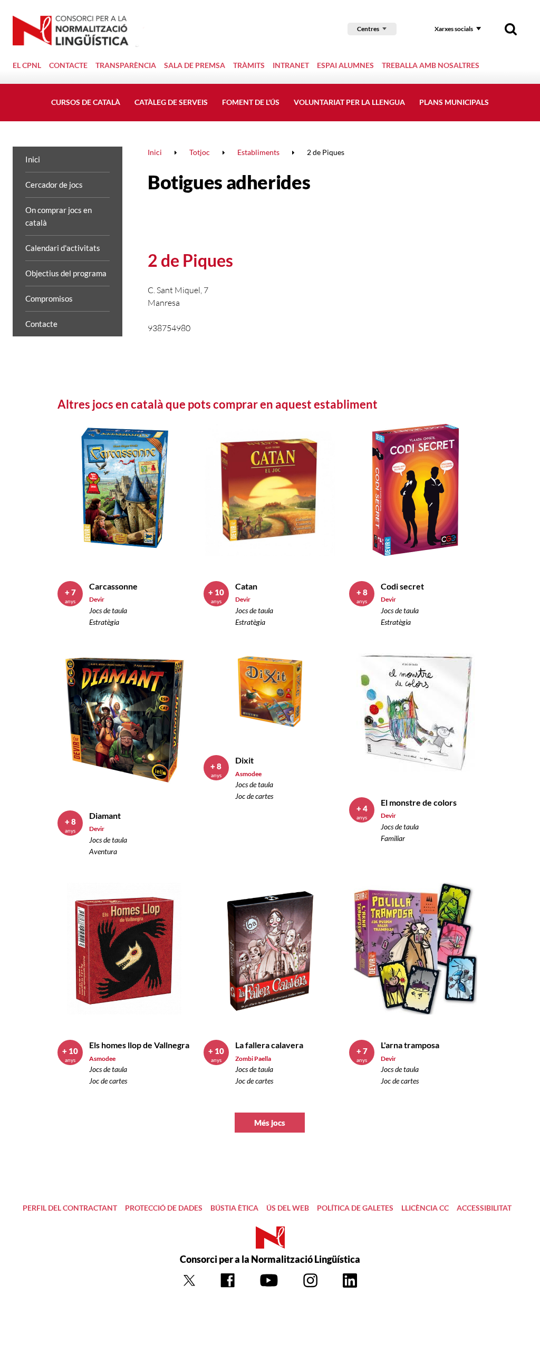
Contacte (68, 65)
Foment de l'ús (250, 102)
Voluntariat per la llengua (349, 102)
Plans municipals (454, 102)
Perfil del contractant (70, 1207)
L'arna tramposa (410, 1045)
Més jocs (269, 1122)
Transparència (125, 65)
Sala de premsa (194, 65)
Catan (246, 586)
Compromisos (49, 298)
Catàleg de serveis (171, 102)
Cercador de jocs (54, 184)
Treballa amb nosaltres (430, 65)
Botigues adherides (229, 182)
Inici (32, 159)
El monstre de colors (419, 802)
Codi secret (402, 586)
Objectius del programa (66, 273)
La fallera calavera (269, 1045)
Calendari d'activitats (62, 248)
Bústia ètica (234, 1207)
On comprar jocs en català (58, 216)
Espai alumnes (345, 65)
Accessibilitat (484, 1207)
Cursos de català (85, 102)
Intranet (291, 65)
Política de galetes (355, 1207)
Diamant (105, 815)
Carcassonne (113, 586)
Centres (368, 29)
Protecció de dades (163, 1207)
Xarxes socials (454, 29)
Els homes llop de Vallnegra (139, 1045)
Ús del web (287, 1207)
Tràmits (249, 65)
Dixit (244, 760)
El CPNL (27, 65)
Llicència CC (425, 1207)
